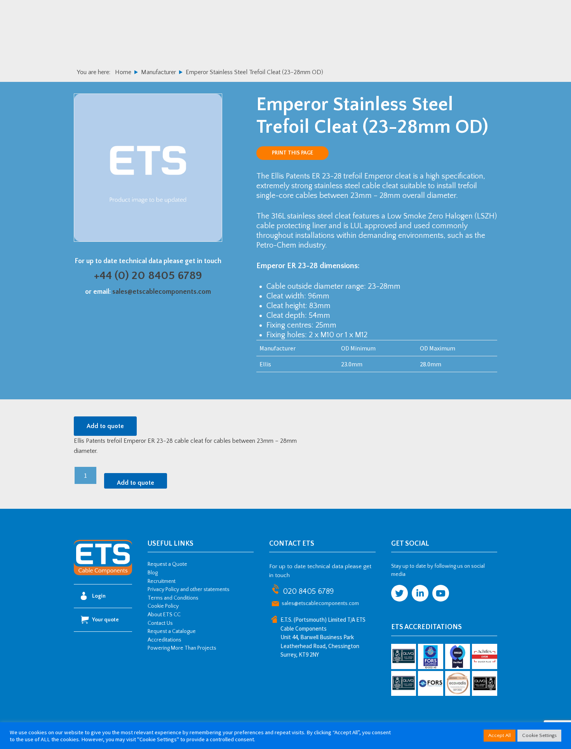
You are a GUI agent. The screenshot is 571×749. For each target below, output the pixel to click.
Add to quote (105, 426)
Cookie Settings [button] (539, 735)
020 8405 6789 (308, 591)
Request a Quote (167, 564)
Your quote (105, 620)
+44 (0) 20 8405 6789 (148, 275)
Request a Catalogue (172, 631)
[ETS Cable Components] (103, 574)
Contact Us (160, 623)
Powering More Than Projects (182, 648)
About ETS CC (164, 615)
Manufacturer (158, 72)
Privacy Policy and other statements (189, 589)
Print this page (292, 153)
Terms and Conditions (173, 598)
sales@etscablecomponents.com (161, 292)
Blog (153, 573)
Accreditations (164, 640)
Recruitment (162, 581)
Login (99, 596)
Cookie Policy (163, 606)
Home (123, 72)
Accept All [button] (499, 735)
